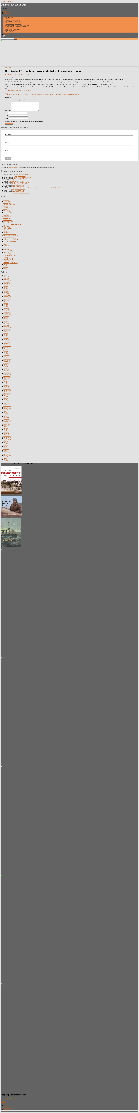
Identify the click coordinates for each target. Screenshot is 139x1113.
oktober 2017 (6, 407)
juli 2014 (5, 458)
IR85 (6, 229)
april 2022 (5, 336)
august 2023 (6, 316)
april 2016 (5, 430)
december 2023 (6, 310)
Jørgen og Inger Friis (10, 235)
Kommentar (8, 110)
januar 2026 (6, 278)
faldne (8, 212)
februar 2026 (6, 277)
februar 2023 (6, 323)
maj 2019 (5, 382)
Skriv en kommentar (26, 74)
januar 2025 (6, 293)
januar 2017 (6, 419)
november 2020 (7, 359)
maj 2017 (5, 413)
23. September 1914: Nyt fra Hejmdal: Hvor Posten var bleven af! (23, 94)
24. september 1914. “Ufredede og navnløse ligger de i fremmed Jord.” (60, 94)
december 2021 (6, 342)
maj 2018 (5, 398)
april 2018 (5, 399)
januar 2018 (6, 403)
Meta (3, 1101)
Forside (5, 11)
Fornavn (7, 142)
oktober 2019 (6, 376)
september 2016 (7, 424)
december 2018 (6, 389)
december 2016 (6, 420)
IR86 (6, 231)
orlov (6, 249)
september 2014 (7, 455)
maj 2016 (5, 429)
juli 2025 (5, 286)
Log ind (5, 1105)
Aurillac (7, 203)
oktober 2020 (6, 360)
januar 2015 (6, 450)
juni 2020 (5, 365)
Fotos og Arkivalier (7, 12)
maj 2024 (5, 304)
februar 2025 (6, 292)
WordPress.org (6, 1109)
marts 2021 (6, 353)
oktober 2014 (6, 454)
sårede (8, 259)
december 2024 (6, 295)
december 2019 (6, 373)
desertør (7, 207)
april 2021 (5, 352)
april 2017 (5, 415)
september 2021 (7, 346)
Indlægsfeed (6, 1106)
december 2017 (6, 404)
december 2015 (6, 436)
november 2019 (7, 374)
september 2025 (7, 283)
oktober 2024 (6, 297)
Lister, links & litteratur (8, 16)
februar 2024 (6, 308)
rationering (8, 251)
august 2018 (6, 394)
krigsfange (10, 239)
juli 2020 (5, 364)
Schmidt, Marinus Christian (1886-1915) (22, 177)
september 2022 (7, 330)
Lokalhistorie (6, 34)
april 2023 (5, 321)
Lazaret (6, 244)
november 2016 (7, 421)
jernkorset (7, 232)
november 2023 (7, 312)
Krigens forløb (9, 31)
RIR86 (6, 252)
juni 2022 (5, 334)
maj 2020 (5, 366)
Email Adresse (8, 134)
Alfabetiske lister (10, 28)
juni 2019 (5, 381)
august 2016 (6, 425)
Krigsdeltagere (6, 13)
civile (5, 206)
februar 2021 (6, 355)
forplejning (7, 216)
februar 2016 (6, 433)
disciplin (6, 209)
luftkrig (5, 246)
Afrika (6, 200)
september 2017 (7, 408)
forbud (6, 215)
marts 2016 (6, 432)
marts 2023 (6, 322)
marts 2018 (6, 400)
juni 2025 (5, 287)
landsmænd (6, 242)
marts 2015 (6, 447)
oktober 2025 (6, 282)
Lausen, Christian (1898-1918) (20, 178)
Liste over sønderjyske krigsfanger (14, 22)
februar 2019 (6, 386)
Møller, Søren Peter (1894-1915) (22, 174)
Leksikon (5, 33)
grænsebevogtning (8, 221)
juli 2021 (5, 348)
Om (4, 15)
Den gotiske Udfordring (20, 176)
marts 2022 (6, 338)
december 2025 (6, 279)
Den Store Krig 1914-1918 (13, 4)
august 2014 (6, 456)
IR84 (7, 228)
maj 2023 (5, 320)
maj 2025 (5, 288)
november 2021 (7, 343)
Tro (5, 264)
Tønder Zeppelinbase (7, 265)
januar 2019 (6, 387)
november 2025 (7, 280)
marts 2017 (6, 416)
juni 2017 (5, 412)
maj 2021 (5, 351)
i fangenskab (7, 226)
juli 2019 (5, 380)
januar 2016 (6, 434)
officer (5, 248)
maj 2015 (5, 445)
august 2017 (6, 410)
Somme (6, 257)
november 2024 (7, 296)
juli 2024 (5, 301)
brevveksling (9, 204)
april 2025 (5, 290)
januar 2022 (6, 340)
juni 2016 (5, 428)
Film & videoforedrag (11, 30)
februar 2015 (6, 449)
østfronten (7, 268)
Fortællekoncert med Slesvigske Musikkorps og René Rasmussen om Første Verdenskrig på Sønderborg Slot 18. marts (38, 187)
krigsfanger (9, 241)
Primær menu (4, 8)
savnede (7, 254)
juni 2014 (5, 459)
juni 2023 (5, 318)
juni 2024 (5, 303)
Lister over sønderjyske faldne (13, 20)
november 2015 (7, 437)
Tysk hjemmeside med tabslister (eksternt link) (16, 26)
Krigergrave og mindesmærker (13, 21)
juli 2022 (5, 333)
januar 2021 (6, 356)
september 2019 (7, 377)
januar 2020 (6, 372)
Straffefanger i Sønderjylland (13, 29)
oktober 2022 (6, 329)
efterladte (6, 210)
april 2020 (5, 368)
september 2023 (7, 314)
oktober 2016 (6, 423)
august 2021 (6, 347)
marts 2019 (6, 385)
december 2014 (6, 451)
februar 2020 (6, 370)
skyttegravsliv (9, 255)
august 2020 (6, 363)
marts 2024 (6, 306)
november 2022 (7, 327)
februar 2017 (6, 417)
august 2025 (6, 284)
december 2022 (6, 326)
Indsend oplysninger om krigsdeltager (21, 193)
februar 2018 (6, 402)
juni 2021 (5, 350)
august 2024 (6, 300)
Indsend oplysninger (13, 167)
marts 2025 (6, 291)
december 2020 (6, 357)
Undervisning (9, 17)
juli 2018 (5, 395)
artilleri (6, 201)
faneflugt (6, 213)
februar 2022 (6, 339)
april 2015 (5, 446)
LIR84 (6, 93)
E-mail (6, 115)
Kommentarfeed (7, 1108)
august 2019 (6, 378)
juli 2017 (5, 411)
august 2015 (6, 441)
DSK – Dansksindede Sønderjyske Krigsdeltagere (17, 25)
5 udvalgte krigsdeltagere (19, 190)
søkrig (6, 260)
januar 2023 (6, 325)
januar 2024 (6, 309)
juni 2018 (5, 396)
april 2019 (5, 383)
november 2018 (7, 390)
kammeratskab (8, 237)
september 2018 (7, 393)
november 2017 (7, 406)
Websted (6, 118)
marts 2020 (6, 369)
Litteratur (8, 18)
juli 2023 (5, 317)
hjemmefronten (12, 224)
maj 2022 (5, 335)
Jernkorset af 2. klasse (9, 234)
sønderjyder (10, 262)
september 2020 (7, 361)
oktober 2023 (6, 313)
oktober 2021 (6, 344)
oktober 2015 (6, 438)
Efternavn (7, 150)
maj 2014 (5, 460)
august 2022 (6, 331)
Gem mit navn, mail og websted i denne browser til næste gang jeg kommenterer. (24, 121)
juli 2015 (5, 442)
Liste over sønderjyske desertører (13, 24)
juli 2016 (5, 426)
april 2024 (5, 305)
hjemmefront (6, 222)
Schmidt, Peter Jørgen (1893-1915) (19, 183)
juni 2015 (5, 443)
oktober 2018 (6, 391)
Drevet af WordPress (5, 1111)
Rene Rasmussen (18, 74)
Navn (6, 113)
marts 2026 (6, 275)
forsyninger (6, 218)
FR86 (7, 220)
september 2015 (7, 439)
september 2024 (7, 299)
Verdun (5, 267)
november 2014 (7, 453)
